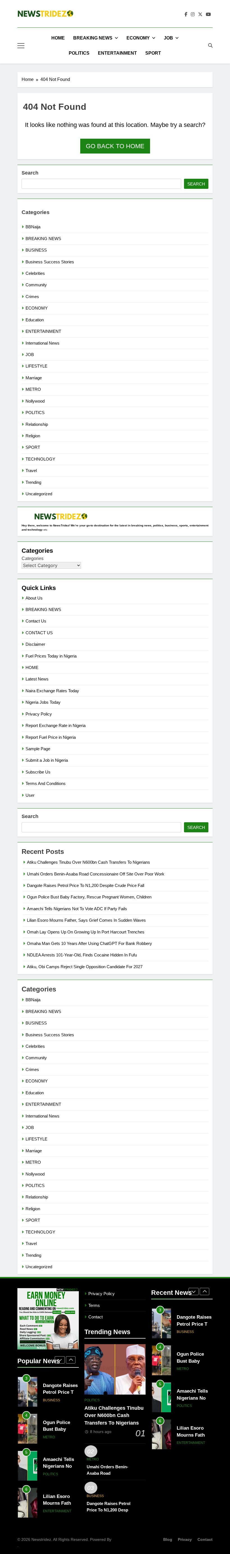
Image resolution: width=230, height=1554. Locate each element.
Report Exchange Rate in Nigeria (56, 725)
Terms (94, 1305)
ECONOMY (138, 38)
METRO (33, 389)
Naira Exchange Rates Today (52, 690)
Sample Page (38, 748)
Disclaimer (35, 644)
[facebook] (186, 14)
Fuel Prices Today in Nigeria (51, 656)
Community (36, 284)
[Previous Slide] (60, 1359)
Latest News (37, 679)
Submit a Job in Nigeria (47, 760)
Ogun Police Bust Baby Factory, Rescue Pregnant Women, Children (89, 897)
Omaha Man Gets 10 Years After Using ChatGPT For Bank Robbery (89, 943)
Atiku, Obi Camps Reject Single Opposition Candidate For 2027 (84, 966)
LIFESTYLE (36, 366)
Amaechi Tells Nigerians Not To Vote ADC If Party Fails (77, 908)
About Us (34, 598)
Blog (167, 1539)
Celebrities (35, 273)
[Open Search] (210, 45)
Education (35, 319)
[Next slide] (70, 1359)
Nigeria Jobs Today (43, 702)
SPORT (153, 53)
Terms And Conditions (46, 783)
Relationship (37, 424)
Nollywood (35, 401)
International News (42, 343)
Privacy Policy (39, 714)
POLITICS (79, 53)
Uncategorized (39, 493)
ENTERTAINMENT (117, 53)
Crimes (32, 296)
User (30, 795)
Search (30, 173)
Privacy (185, 1539)
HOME (58, 38)
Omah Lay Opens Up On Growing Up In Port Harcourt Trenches (85, 932)
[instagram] (192, 14)
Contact (95, 1316)
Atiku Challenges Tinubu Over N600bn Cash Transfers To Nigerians (88, 862)
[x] (200, 14)
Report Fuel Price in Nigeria (51, 737)
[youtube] (208, 14)
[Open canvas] (20, 45)
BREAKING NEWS (92, 38)
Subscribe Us (38, 772)
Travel (31, 470)
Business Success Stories (50, 261)
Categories (32, 558)
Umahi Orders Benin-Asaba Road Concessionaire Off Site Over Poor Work (95, 874)
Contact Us (36, 621)
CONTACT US (39, 632)
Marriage (34, 377)
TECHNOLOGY (40, 459)
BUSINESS (36, 250)
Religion (33, 435)
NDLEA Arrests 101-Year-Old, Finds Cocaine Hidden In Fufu (82, 955)
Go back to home (115, 146)
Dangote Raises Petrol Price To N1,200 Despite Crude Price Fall (85, 885)
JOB (168, 38)
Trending (33, 482)
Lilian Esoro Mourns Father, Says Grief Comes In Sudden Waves (86, 920)
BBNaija (33, 226)
